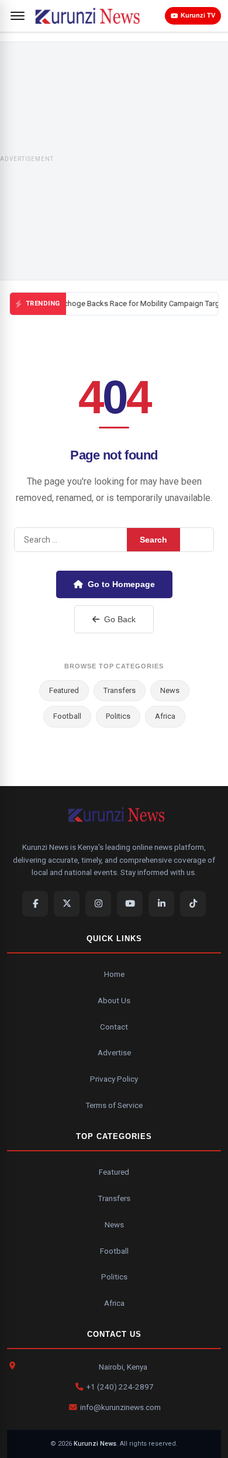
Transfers (119, 690)
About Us (114, 1000)
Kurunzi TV (198, 15)
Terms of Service (114, 1105)
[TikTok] (193, 904)
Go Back (120, 619)
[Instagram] (98, 904)
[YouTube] (130, 904)
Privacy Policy (114, 1078)
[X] (67, 904)
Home (114, 974)
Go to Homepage (121, 584)
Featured (64, 690)
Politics (118, 716)
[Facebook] (35, 904)
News (169, 690)
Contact (114, 1026)
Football (67, 716)
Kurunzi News (95, 1443)
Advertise (114, 1052)
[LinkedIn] (161, 904)
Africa (165, 716)
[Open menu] (17, 15)
